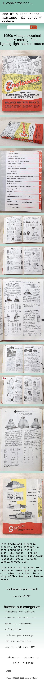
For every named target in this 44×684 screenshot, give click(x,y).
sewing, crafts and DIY (20, 647)
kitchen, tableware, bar (20, 618)
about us (14, 657)
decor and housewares (18, 623)
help (16, 663)
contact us (31, 657)
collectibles (13, 629)
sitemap (28, 663)
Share (8, 671)
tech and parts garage (19, 635)
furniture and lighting (20, 612)
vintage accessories (18, 641)
